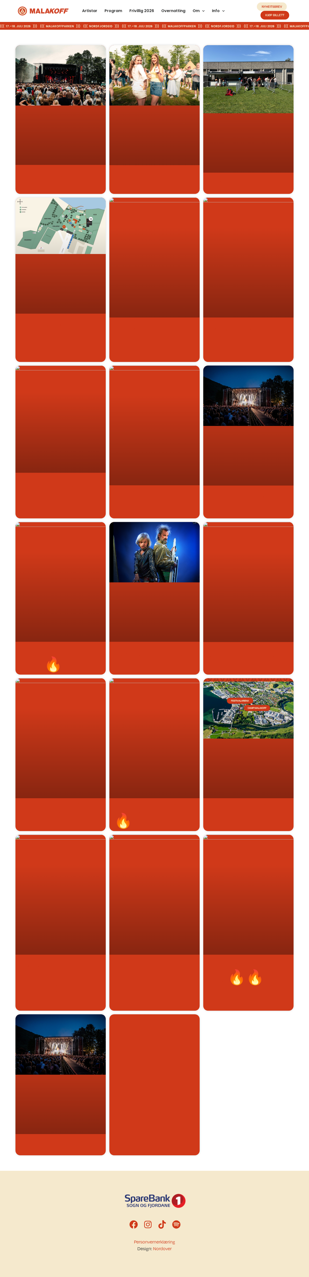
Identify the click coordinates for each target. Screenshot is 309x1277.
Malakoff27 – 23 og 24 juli (55, 175)
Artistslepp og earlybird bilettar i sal (146, 971)
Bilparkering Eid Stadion (145, 495)
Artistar (89, 11)
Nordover (162, 1248)
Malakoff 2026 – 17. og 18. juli (60, 1144)
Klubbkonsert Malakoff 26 (54, 483)
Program (113, 11)
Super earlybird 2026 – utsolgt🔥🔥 (238, 971)
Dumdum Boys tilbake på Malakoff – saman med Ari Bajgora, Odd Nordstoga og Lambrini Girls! (55, 983)
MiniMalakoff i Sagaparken (148, 652)
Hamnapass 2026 (135, 1020)
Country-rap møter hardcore (245, 652)
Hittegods (126, 175)
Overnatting (173, 11)
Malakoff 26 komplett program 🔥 (48, 658)
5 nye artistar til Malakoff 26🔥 (153, 814)
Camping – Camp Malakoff (241, 808)
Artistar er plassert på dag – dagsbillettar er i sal (57, 814)
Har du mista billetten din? (149, 328)
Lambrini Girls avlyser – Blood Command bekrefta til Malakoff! (247, 340)
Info (216, 11)
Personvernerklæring (154, 1241)
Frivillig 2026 (141, 11)
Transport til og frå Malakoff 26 (247, 502)
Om (196, 11)
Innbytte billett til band (239, 183)
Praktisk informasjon (49, 324)
